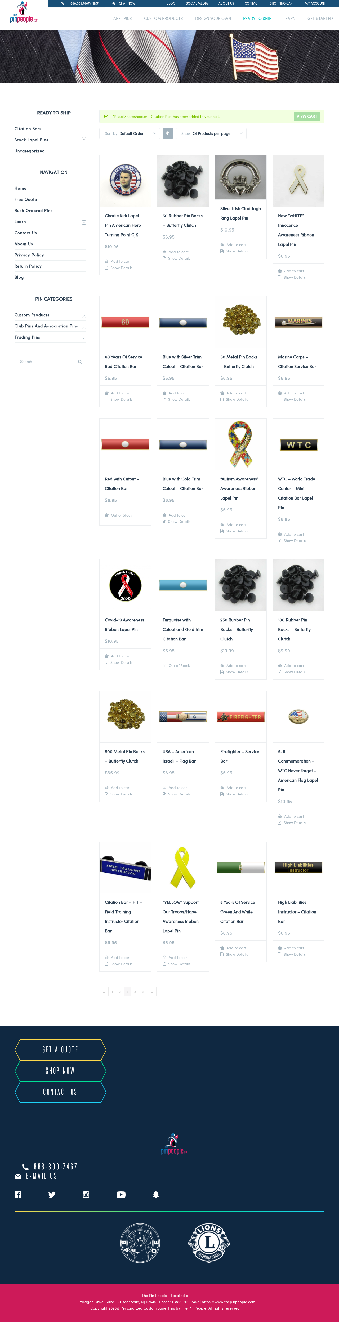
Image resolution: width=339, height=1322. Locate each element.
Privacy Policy (29, 254)
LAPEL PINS (121, 18)
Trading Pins (27, 337)
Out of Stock (121, 515)
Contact (252, 3)
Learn (20, 221)
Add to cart (120, 261)
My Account (315, 3)
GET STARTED (320, 18)
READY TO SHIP (257, 18)
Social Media (197, 3)
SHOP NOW (60, 1071)
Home (20, 188)
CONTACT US (60, 1092)
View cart (307, 116)
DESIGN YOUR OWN (213, 18)
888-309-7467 (56, 1167)
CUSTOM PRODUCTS (163, 18)
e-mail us (42, 1176)
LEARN (289, 18)
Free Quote (26, 199)
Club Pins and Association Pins (46, 325)
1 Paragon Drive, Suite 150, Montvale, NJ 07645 (116, 1301)
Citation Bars (28, 128)
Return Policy (28, 266)
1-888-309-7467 (185, 1301)
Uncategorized (30, 150)
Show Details (120, 268)
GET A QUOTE (60, 1050)
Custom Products (32, 314)
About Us (226, 3)
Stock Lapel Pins (31, 139)
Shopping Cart (282, 3)
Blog (171, 3)
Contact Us (26, 232)
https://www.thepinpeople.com (228, 1301)
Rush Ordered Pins (34, 210)
